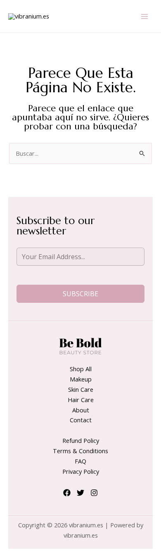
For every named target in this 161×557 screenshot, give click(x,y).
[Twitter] (80, 492)
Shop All (81, 369)
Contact (81, 420)
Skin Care (80, 389)
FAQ (80, 461)
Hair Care (81, 400)
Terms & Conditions (80, 451)
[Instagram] (94, 492)
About (80, 410)
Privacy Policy (80, 471)
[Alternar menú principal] (144, 16)
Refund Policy (80, 440)
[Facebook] (67, 492)
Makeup (81, 379)
